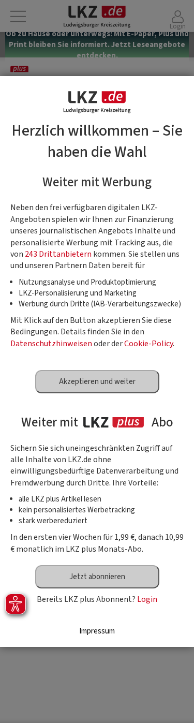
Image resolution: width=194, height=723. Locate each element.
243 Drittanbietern (58, 254)
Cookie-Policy (148, 343)
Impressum (97, 631)
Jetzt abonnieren (97, 576)
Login (147, 599)
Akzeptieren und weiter (97, 381)
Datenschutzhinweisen (51, 343)
